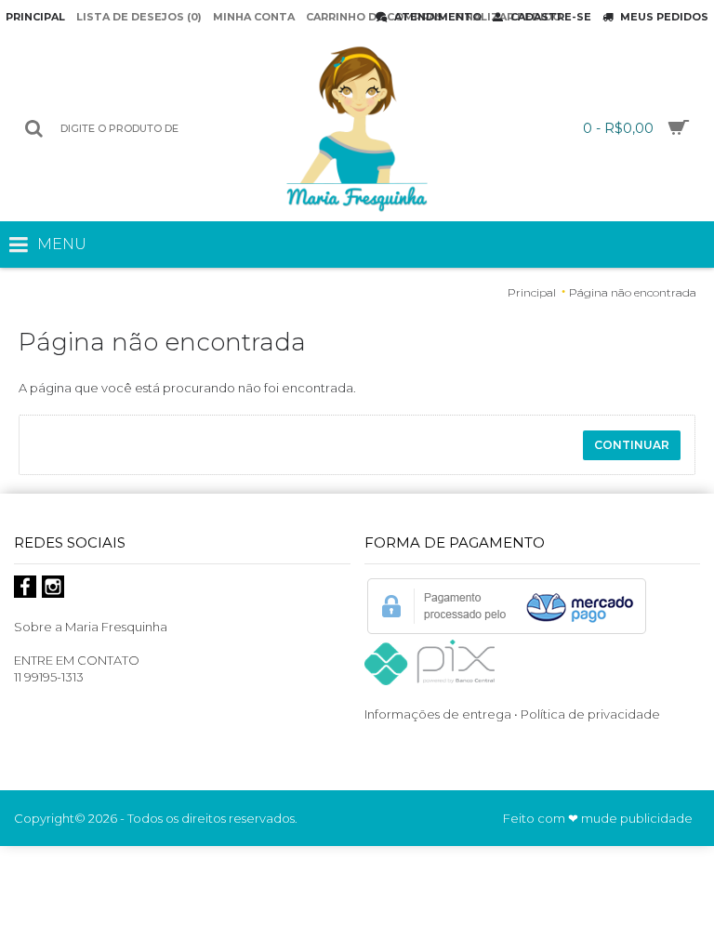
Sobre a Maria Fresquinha (90, 626)
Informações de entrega (437, 714)
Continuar (631, 445)
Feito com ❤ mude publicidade (598, 818)
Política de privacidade (592, 714)
